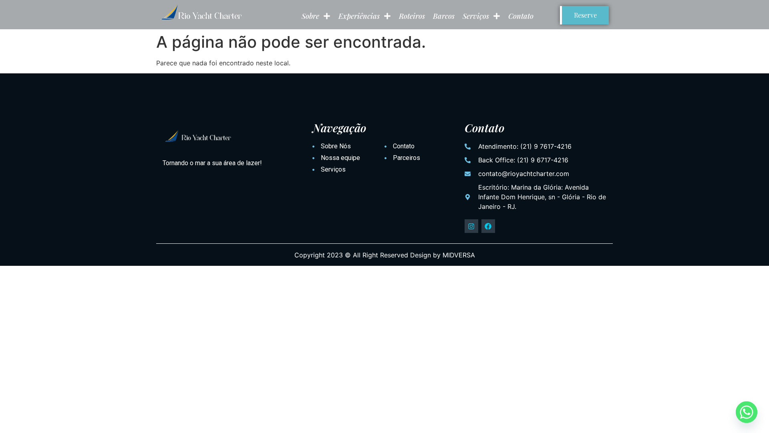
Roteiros (412, 16)
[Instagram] (471, 226)
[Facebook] (488, 226)
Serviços (476, 16)
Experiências (359, 16)
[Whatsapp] (746, 412)
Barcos (444, 16)
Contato (520, 16)
